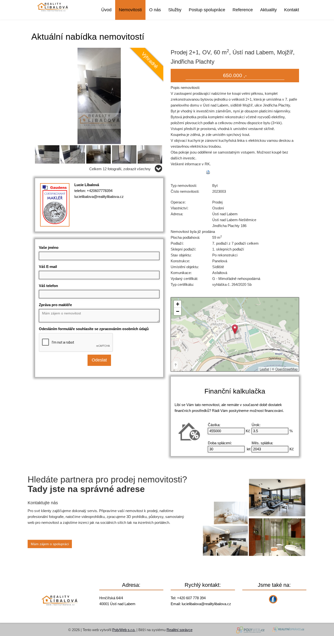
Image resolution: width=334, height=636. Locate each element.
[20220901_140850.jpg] (73, 153)
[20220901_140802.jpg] (125, 153)
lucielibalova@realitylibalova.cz (99, 196)
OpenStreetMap (286, 369)
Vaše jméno (48, 247)
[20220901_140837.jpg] (48, 153)
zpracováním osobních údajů (124, 329)
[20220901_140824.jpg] (99, 95)
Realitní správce (179, 630)
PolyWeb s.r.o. (123, 630)
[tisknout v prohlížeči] (208, 172)
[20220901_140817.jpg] (99, 153)
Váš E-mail (48, 266)
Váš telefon (48, 286)
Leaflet (264, 369)
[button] (235, 329)
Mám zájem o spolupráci (50, 544)
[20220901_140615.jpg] (150, 153)
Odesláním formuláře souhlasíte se (94, 329)
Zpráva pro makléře (55, 305)
